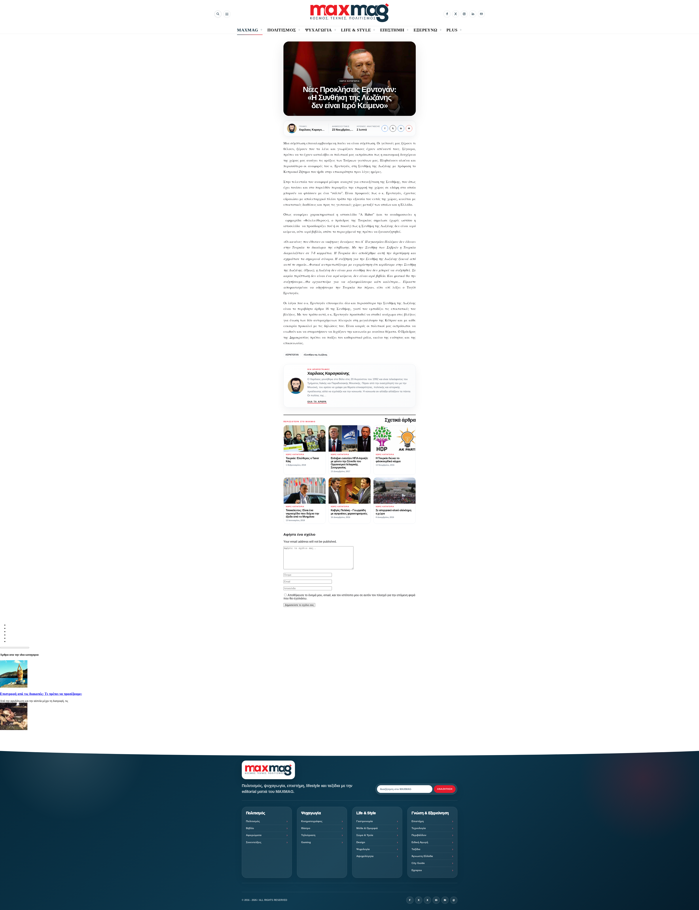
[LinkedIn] (472, 13)
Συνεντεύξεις (253, 842)
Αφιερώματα (254, 835)
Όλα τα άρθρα (317, 401)
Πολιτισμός (253, 821)
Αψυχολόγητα (365, 856)
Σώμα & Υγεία (364, 835)
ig (436, 900)
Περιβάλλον (419, 835)
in (401, 128)
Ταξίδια (416, 849)
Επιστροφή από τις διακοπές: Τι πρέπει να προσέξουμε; (41, 694)
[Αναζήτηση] (218, 14)
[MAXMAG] (349, 12)
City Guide (418, 863)
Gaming (306, 842)
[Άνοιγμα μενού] (226, 14)
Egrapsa (417, 870)
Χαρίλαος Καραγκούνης (328, 373)
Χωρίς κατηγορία (349, 81)
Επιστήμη (418, 821)
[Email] (481, 13)
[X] (455, 13)
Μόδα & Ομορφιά (367, 828)
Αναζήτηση (444, 789)
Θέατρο (305, 828)
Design (360, 842)
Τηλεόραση (308, 835)
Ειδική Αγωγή (420, 842)
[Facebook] (447, 13)
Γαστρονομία (364, 821)
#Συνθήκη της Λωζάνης (315, 355)
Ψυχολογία (363, 849)
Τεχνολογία (419, 828)
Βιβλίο (250, 828)
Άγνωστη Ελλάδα (422, 856)
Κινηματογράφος (311, 821)
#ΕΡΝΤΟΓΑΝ (292, 355)
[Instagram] (464, 13)
